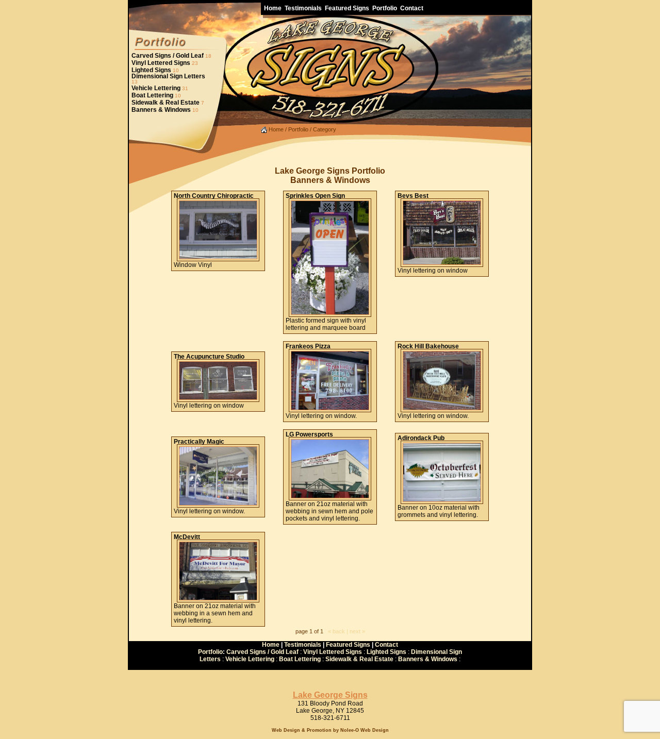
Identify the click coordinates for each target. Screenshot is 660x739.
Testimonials (302, 644)
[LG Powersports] (330, 496)
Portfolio (298, 129)
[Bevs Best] (442, 262)
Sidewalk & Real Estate (165, 102)
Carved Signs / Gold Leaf (167, 55)
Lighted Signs (151, 70)
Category (324, 129)
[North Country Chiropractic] (218, 257)
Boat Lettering (152, 95)
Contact (386, 644)
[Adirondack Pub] (442, 499)
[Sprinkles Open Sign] (330, 312)
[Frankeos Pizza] (330, 408)
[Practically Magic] (218, 503)
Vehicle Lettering (155, 88)
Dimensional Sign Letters (168, 76)
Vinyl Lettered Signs (160, 62)
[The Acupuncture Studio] (218, 397)
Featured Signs (348, 644)
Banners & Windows (161, 109)
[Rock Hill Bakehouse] (442, 408)
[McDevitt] (218, 598)
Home (275, 129)
